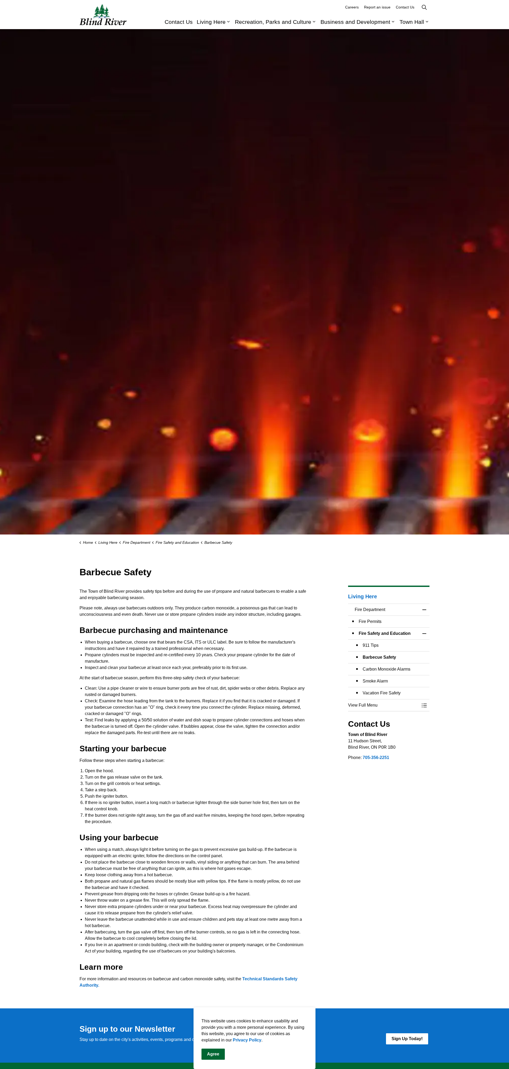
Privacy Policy (247, 1040)
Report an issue (377, 7)
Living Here (211, 22)
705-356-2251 (376, 757)
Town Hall (412, 22)
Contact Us (179, 22)
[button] (383, 705)
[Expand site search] (424, 7)
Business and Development (355, 22)
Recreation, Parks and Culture (273, 22)
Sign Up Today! (407, 1038)
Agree (213, 1054)
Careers (352, 7)
